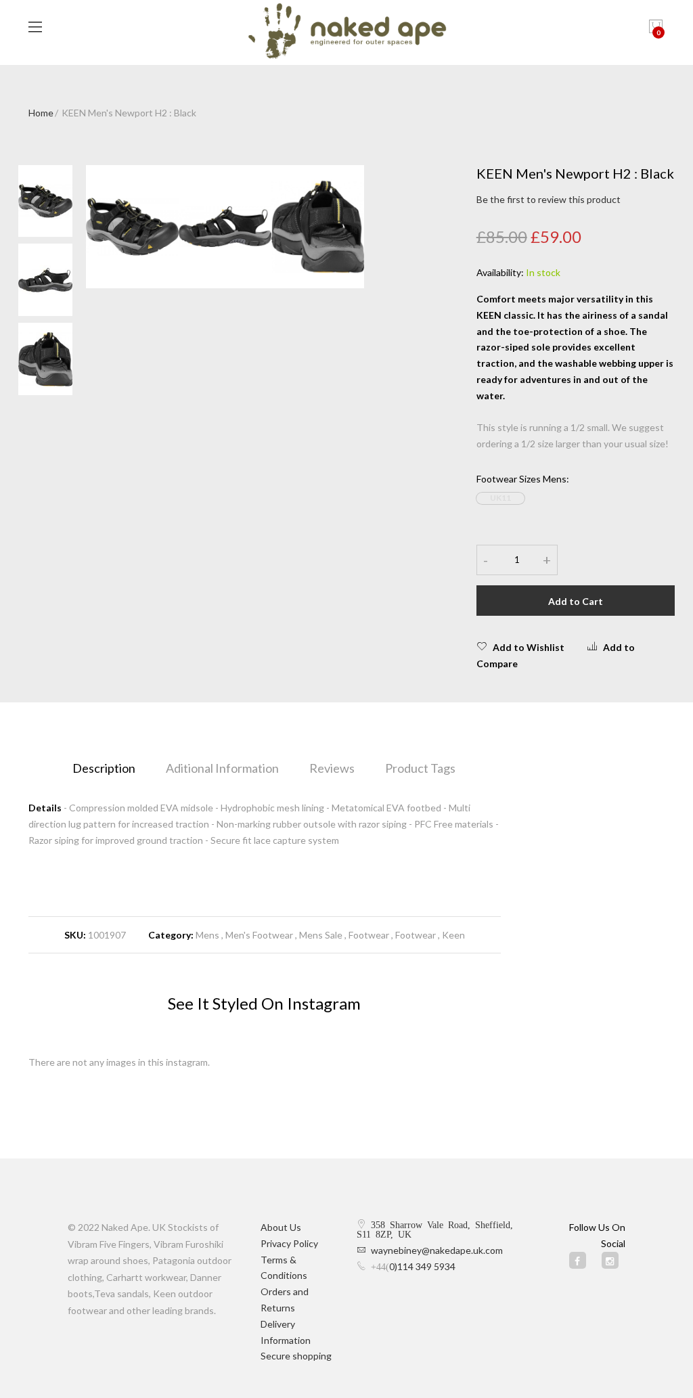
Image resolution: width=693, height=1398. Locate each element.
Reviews (332, 768)
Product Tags (420, 768)
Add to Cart (575, 601)
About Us (281, 1227)
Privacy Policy (289, 1243)
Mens (207, 935)
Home (40, 112)
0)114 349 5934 (422, 1266)
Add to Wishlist (528, 647)
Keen (453, 935)
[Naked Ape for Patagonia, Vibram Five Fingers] (347, 32)
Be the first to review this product (548, 199)
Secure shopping (296, 1355)
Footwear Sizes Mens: (522, 478)
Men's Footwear (259, 935)
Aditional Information (222, 768)
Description (103, 768)
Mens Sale (320, 935)
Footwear (369, 935)
